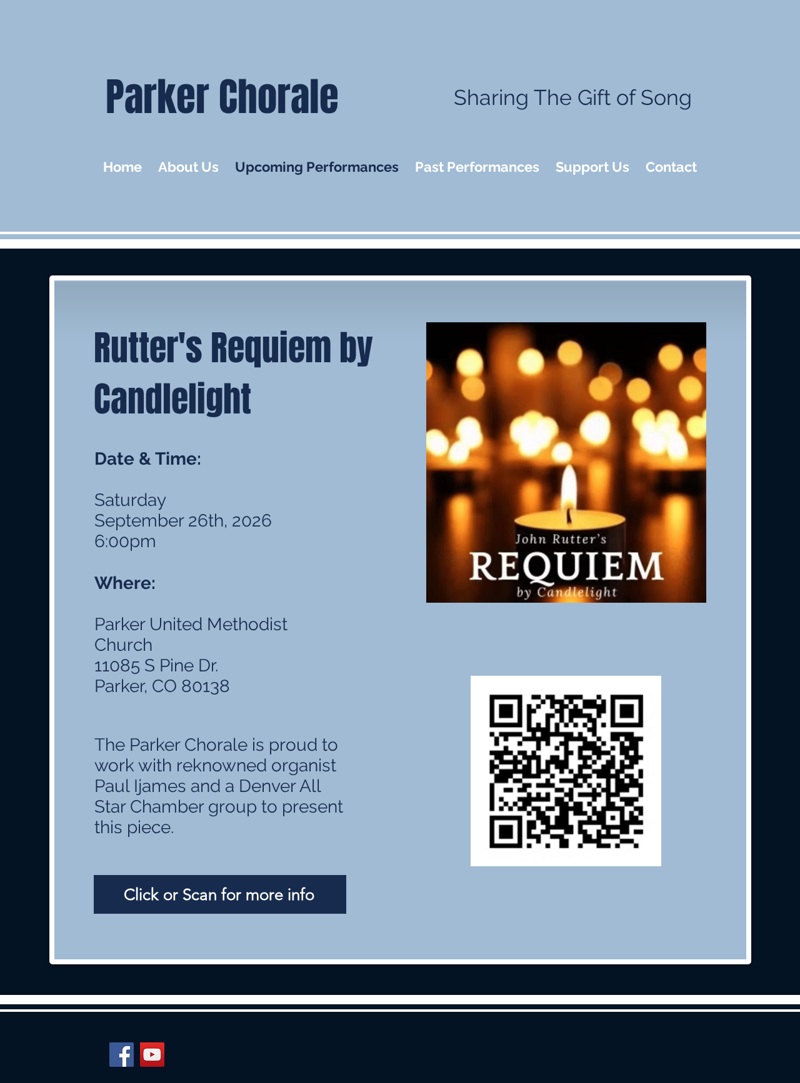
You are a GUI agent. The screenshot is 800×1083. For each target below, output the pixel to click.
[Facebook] (121, 1054)
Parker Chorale (222, 97)
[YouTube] (152, 1054)
